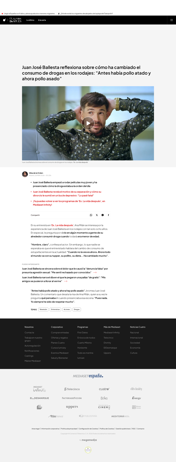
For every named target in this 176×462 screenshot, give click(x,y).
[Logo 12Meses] (136, 407)
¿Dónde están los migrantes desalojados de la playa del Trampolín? (86, 14)
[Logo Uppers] (71, 407)
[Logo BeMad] (39, 407)
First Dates (82, 332)
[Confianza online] (88, 452)
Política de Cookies (107, 429)
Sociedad (135, 342)
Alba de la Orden (36, 173)
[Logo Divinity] (137, 389)
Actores (67, 309)
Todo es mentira (85, 352)
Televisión (43, 309)
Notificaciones (32, 350)
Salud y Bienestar (59, 357)
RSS (133, 429)
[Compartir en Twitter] (97, 215)
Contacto (140, 429)
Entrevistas (55, 309)
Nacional (134, 332)
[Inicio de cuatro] (4, 20)
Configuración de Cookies (88, 429)
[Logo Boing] (104, 398)
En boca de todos (86, 337)
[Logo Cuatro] (104, 389)
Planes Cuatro (58, 342)
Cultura (133, 352)
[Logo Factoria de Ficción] (72, 398)
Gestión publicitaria (123, 429)
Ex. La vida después (62, 225)
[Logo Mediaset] (88, 377)
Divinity (107, 342)
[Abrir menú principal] (171, 20)
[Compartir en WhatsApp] (91, 215)
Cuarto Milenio (84, 342)
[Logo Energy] (136, 398)
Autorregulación (32, 345)
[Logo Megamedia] (89, 440)
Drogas (76, 309)
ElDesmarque (110, 347)
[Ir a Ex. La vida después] (15, 20)
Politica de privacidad (69, 429)
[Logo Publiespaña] (88, 416)
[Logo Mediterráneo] (120, 416)
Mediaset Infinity (112, 332)
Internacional (136, 337)
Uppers (107, 352)
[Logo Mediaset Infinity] (39, 389)
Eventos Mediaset (60, 352)
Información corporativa (50, 429)
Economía (135, 347)
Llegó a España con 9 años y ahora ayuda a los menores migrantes (29, 14)
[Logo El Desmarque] (39, 398)
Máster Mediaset (33, 360)
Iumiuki (80, 357)
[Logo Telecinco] (72, 389)
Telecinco (108, 337)
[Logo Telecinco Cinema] (104, 407)
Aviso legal (36, 429)
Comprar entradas (60, 332)
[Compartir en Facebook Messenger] (102, 215)
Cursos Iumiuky (58, 347)
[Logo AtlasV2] (55, 416)
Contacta (29, 332)
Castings (29, 355)
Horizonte (82, 347)
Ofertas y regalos (59, 337)
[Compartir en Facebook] (108, 215)
